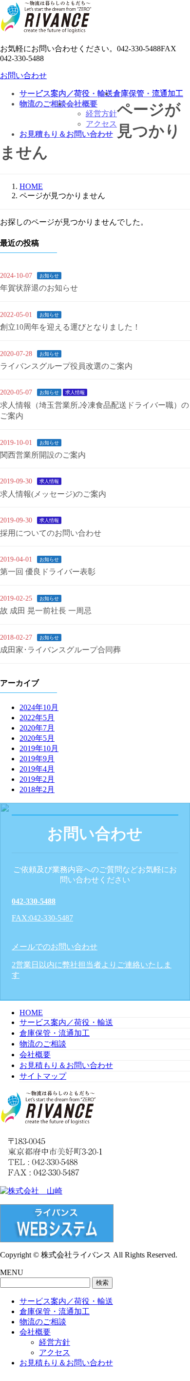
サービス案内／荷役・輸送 (66, 1022)
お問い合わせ (23, 75)
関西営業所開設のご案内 (43, 455)
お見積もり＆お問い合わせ (66, 1065)
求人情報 (75, 392)
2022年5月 (37, 717)
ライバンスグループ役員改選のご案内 (66, 366)
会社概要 (35, 1054)
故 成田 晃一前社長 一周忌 (46, 611)
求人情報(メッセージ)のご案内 (53, 494)
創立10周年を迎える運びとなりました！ (70, 327)
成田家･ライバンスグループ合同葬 (60, 650)
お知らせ (49, 275)
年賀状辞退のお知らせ (39, 288)
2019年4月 (37, 769)
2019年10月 (38, 748)
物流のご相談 (42, 1044)
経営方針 (54, 1342)
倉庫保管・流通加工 (54, 1033)
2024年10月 (38, 707)
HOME (31, 1012)
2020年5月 (37, 738)
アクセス (54, 1352)
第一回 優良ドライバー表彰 (47, 571)
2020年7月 (37, 728)
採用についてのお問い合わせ (50, 533)
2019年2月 (37, 779)
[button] (95, 909)
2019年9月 (37, 758)
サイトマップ (42, 1076)
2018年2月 (37, 789)
